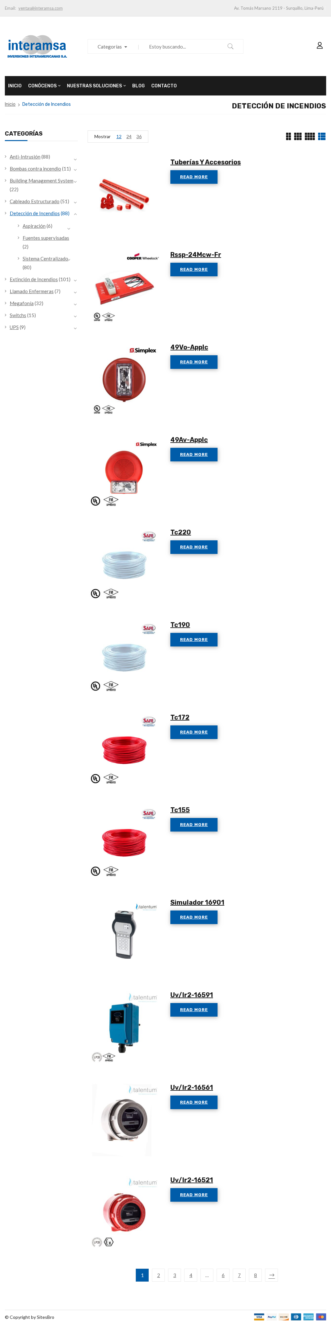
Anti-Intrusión (25, 157)
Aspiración (34, 226)
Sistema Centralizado (45, 258)
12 (119, 136)
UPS (14, 327)
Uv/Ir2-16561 (191, 1087)
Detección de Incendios (35, 213)
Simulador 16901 (197, 902)
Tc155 (180, 810)
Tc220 (180, 532)
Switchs (18, 315)
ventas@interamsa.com (40, 8)
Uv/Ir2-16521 (191, 1180)
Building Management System (41, 180)
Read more (194, 176)
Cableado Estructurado (34, 201)
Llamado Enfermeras (32, 291)
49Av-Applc (189, 440)
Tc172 (179, 717)
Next (271, 1275)
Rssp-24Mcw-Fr (195, 255)
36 (139, 136)
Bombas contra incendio (35, 168)
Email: (10, 8)
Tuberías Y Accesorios (205, 162)
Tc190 (180, 625)
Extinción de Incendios (34, 279)
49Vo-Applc (189, 347)
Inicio (10, 104)
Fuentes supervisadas (46, 238)
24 (129, 136)
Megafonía (22, 303)
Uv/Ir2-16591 (191, 995)
